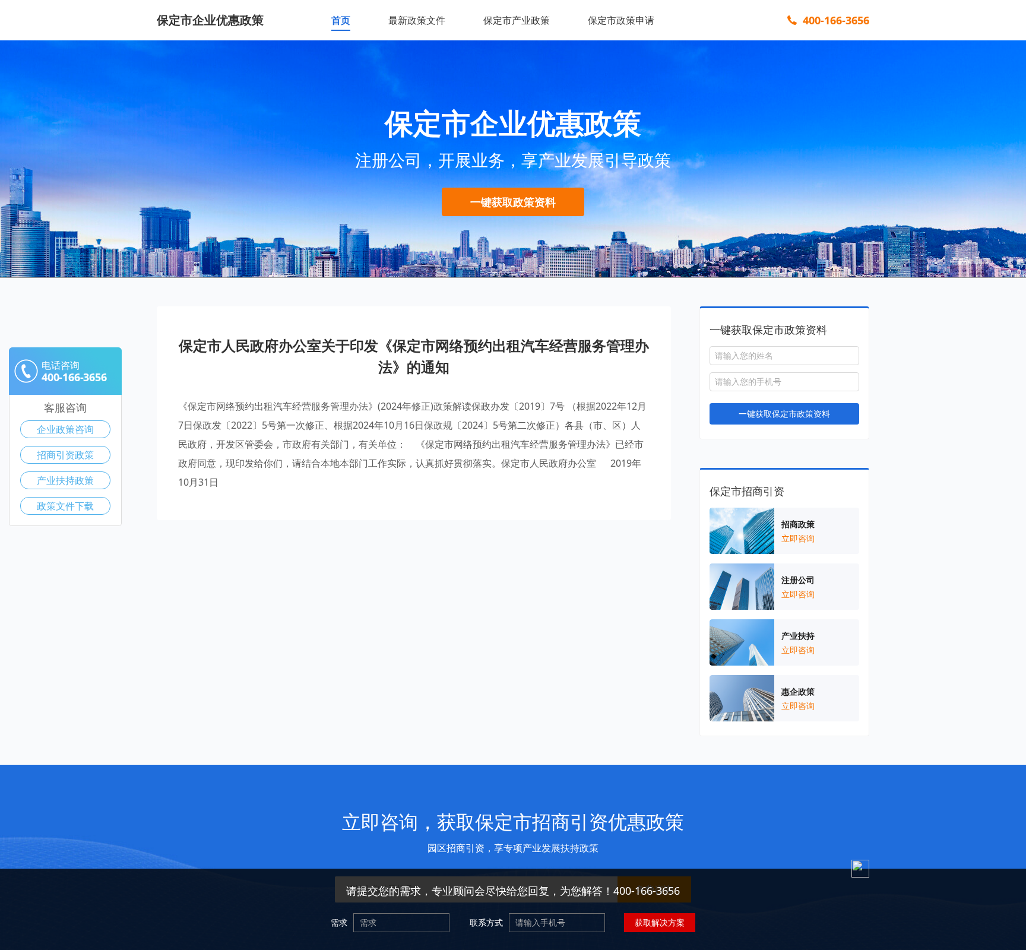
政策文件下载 (65, 505)
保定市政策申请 (621, 20)
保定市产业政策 (516, 20)
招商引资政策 (65, 454)
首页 (340, 20)
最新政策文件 (416, 20)
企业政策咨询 (65, 429)
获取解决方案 (660, 922)
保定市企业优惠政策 (210, 20)
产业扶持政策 (65, 480)
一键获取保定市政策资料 (784, 413)
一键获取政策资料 (513, 202)
